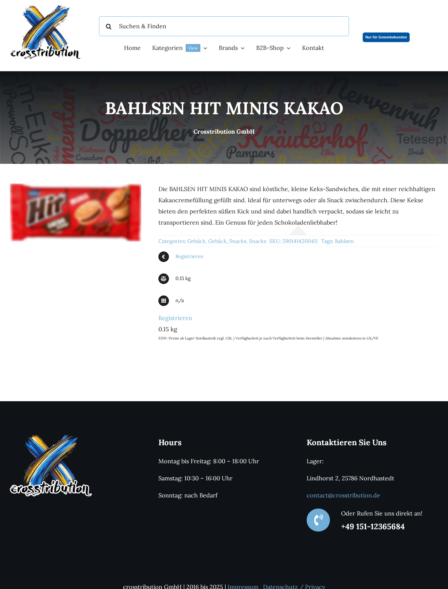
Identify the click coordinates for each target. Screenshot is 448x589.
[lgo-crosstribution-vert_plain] (51, 437)
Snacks (237, 241)
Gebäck (196, 241)
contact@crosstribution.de (343, 495)
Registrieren (189, 256)
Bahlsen (344, 241)
